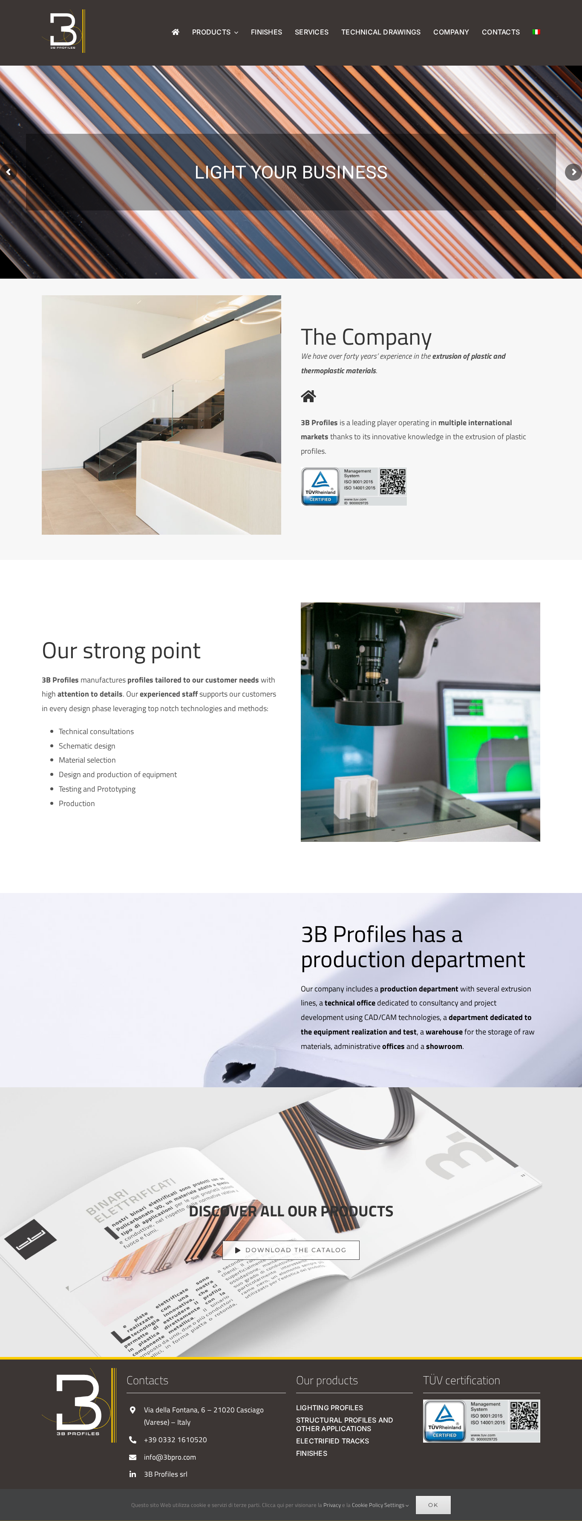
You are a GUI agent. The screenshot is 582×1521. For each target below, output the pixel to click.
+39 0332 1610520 (175, 1439)
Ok (433, 1504)
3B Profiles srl (165, 1474)
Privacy (332, 1505)
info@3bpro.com (170, 1457)
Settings (395, 1505)
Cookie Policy (367, 1505)
